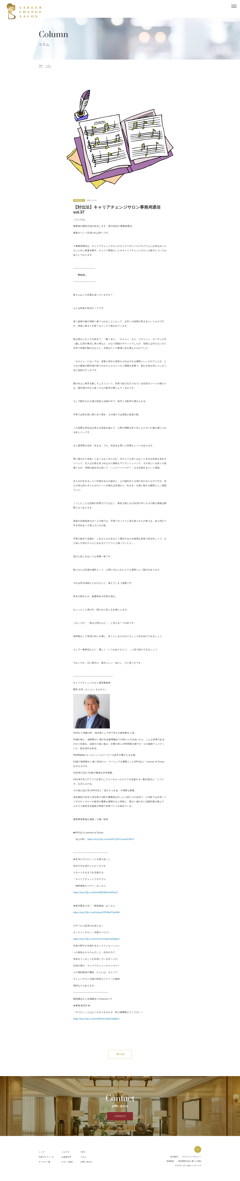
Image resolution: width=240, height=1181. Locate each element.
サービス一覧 (44, 1162)
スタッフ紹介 (67, 1162)
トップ (41, 1152)
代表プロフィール (46, 1157)
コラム (48, 66)
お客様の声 (66, 1157)
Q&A (83, 1152)
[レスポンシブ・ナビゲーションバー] (234, 6)
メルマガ (65, 1152)
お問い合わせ (86, 1162)
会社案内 (174, 1157)
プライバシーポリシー (191, 1157)
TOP (40, 66)
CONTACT (120, 1116)
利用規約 (170, 1161)
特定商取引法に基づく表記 (189, 1161)
